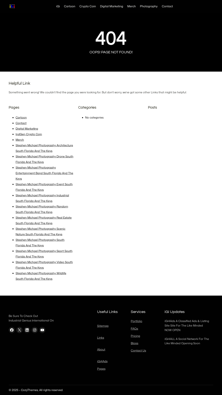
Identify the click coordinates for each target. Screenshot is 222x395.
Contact (21, 123)
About (101, 349)
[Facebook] (12, 330)
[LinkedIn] (27, 330)
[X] (19, 330)
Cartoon (21, 117)
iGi (58, 6)
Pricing (135, 336)
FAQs (134, 329)
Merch (20, 140)
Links (100, 338)
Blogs (134, 343)
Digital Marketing (27, 129)
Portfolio (136, 321)
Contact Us (138, 350)
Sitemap (103, 326)
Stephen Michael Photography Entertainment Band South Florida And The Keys (44, 173)
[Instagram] (35, 330)
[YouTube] (42, 330)
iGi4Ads (102, 361)
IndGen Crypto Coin (29, 134)
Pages (101, 369)
